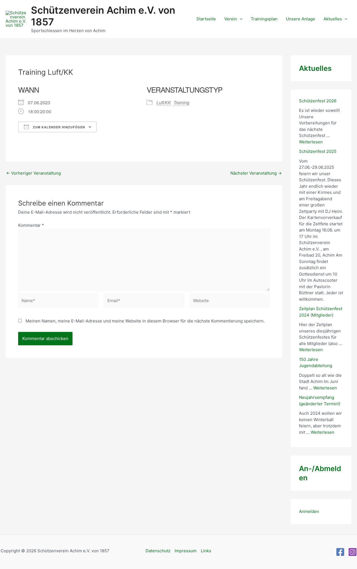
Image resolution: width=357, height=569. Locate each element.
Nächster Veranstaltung (256, 173)
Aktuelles (333, 18)
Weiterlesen (311, 141)
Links (206, 550)
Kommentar (31, 225)
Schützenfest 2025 (317, 151)
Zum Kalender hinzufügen (58, 127)
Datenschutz (158, 550)
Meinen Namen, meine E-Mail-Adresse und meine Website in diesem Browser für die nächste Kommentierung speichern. (145, 321)
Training (181, 102)
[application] (239, 19)
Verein (230, 18)
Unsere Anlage (300, 18)
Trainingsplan (264, 18)
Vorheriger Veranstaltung (33, 173)
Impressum (186, 550)
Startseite (206, 18)
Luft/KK (163, 102)
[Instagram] (352, 552)
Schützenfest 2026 (317, 100)
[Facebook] (340, 552)
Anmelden (309, 511)
